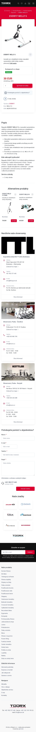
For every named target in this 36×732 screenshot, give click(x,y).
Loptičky (3, 653)
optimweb (20, 729)
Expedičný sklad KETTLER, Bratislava (16, 257)
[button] (32, 209)
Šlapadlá (13, 12)
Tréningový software (7, 577)
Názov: (4, 434)
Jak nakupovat (5, 673)
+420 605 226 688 (11, 398)
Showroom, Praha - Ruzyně (12, 383)
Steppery (4, 596)
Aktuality (4, 684)
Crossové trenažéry (7, 605)
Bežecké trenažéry (6, 602)
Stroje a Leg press (6, 636)
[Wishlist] (21, 3)
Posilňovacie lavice (7, 593)
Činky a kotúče (5, 585)
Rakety (3, 655)
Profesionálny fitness (7, 619)
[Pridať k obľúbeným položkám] (30, 55)
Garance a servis (6, 675)
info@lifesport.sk (11, 281)
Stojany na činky (6, 582)
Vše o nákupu (5, 687)
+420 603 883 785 (11, 336)
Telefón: (4, 451)
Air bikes (4, 574)
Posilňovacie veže (6, 591)
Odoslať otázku (25, 489)
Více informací (18, 297)
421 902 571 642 (11, 273)
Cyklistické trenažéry (7, 608)
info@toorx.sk (19, 712)
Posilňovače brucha (7, 588)
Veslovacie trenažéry (7, 599)
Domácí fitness (17, 10)
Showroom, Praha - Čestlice (13, 322)
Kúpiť (14, 220)
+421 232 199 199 (26, 710)
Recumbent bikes (6, 610)
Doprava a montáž (6, 670)
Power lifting (5, 639)
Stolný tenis (4, 647)
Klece (3, 633)
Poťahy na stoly (6, 650)
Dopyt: (3, 459)
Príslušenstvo (5, 627)
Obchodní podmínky (7, 667)
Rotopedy (4, 616)
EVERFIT (11, 103)
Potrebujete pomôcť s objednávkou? (19, 92)
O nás (3, 692)
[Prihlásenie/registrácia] (25, 3)
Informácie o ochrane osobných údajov (13, 478)
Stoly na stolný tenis (7, 658)
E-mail (3, 443)
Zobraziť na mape (11, 266)
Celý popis (13, 63)
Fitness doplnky (27, 10)
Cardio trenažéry (6, 644)
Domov (8, 10)
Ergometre (4, 613)
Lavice (3, 624)
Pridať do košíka (23, 86)
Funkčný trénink (6, 641)
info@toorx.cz (10, 344)
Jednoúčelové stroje (7, 622)
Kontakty (4, 695)
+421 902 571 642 (11, 482)
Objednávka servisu (7, 690)
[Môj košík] (29, 3)
